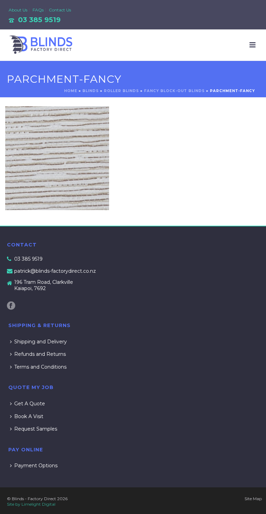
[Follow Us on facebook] (11, 305)
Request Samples (35, 429)
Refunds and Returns (40, 354)
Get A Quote (29, 403)
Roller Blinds (121, 91)
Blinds (90, 91)
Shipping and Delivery (40, 342)
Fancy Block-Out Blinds (174, 91)
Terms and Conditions (40, 367)
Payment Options (35, 465)
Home (70, 91)
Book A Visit (28, 416)
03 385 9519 (39, 20)
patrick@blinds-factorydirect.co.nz (55, 271)
